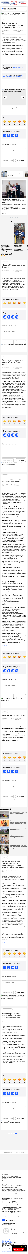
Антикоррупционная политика (8, 1237)
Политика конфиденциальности (8, 1248)
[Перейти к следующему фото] (23, 97)
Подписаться (18, 1249)
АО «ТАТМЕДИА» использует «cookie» (7, 1239)
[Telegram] (12, 135)
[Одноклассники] (8, 135)
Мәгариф (5, 258)
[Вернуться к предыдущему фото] (5, 97)
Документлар (8, 1149)
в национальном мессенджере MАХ (13, 75)
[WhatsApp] (16, 135)
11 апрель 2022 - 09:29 (5, 716)
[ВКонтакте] (4, 135)
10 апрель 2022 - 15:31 (5, 868)
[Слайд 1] (10, 214)
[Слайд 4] (15, 214)
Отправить (20, 160)
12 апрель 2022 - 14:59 (5, 268)
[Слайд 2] (12, 214)
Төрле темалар (19, 1149)
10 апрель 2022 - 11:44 (5, 1019)
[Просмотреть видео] (20, 231)
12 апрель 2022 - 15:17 (5, 31)
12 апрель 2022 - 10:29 (5, 365)
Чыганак (4, 642)
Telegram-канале (17, 67)
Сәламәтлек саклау (7, 1007)
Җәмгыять (5, 19)
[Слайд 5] (17, 214)
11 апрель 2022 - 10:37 (5, 482)
